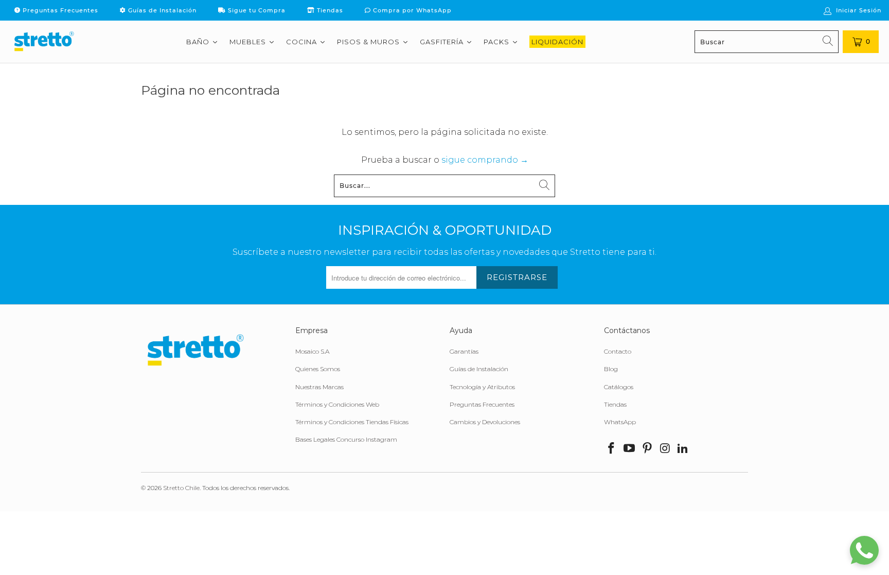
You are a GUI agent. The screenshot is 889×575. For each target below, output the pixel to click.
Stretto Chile (181, 488)
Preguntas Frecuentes (59, 10)
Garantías (464, 351)
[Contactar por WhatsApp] (864, 550)
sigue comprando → (484, 160)
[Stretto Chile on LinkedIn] (683, 449)
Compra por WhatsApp (411, 10)
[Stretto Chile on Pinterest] (647, 449)
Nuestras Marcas (319, 387)
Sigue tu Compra (256, 10)
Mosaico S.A (312, 351)
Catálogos (618, 387)
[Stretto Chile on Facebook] (611, 449)
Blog (611, 369)
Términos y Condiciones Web (337, 404)
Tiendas (329, 10)
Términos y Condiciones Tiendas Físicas (351, 422)
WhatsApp (620, 422)
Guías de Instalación (161, 10)
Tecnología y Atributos (482, 387)
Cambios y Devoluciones (485, 422)
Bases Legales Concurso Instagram (346, 439)
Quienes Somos (317, 369)
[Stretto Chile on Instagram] (665, 449)
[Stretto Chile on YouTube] (629, 449)
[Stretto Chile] (43, 42)
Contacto (617, 351)
